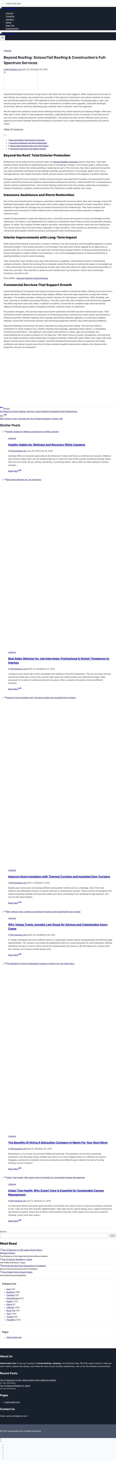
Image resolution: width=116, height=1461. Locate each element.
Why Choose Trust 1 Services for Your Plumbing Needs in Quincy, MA (31, 417)
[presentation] (60, 431)
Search (3, 1231)
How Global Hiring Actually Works (13, 1275)
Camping (10, 19)
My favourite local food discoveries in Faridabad (18, 1269)
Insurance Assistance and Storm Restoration (28, 143)
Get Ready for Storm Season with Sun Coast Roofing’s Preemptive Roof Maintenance (38, 410)
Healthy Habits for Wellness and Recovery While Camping (46, 444)
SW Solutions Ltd (14, 69)
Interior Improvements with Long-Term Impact (29, 146)
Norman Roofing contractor (65, 162)
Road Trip (10, 25)
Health (9, 1301)
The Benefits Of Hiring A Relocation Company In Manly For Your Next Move (58, 1142)
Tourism (10, 1317)
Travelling (10, 16)
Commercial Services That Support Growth (28, 149)
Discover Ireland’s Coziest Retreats (32, 278)
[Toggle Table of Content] (5, 135)
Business (10, 1292)
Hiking (8, 22)
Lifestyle (9, 13)
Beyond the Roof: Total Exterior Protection (27, 140)
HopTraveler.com (13, 3)
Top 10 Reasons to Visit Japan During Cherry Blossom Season (24, 1256)
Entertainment (12, 29)
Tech (8, 1314)
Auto (8, 1289)
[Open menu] (2, 37)
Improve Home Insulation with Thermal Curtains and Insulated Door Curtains (59, 876)
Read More (14, 471)
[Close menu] (0, 1440)
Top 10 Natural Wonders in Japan (12, 1263)
